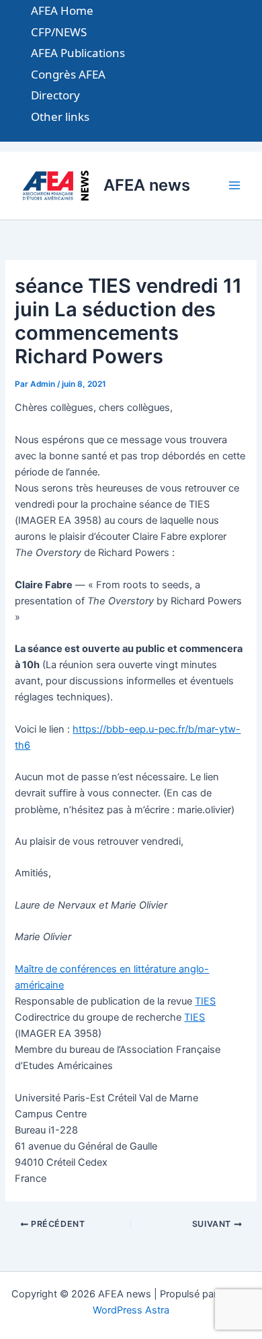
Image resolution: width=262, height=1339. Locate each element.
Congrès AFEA (68, 74)
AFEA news (146, 185)
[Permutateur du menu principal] (234, 185)
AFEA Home (62, 10)
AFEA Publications (78, 52)
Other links (60, 116)
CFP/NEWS (59, 32)
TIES (205, 1001)
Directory (55, 95)
